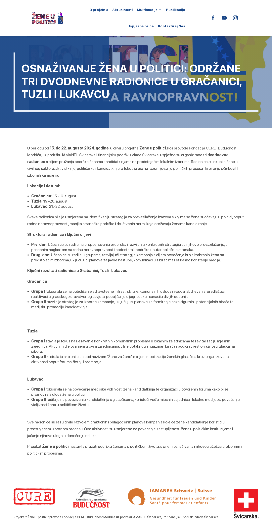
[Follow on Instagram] (235, 18)
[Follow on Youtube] (224, 18)
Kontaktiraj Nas (171, 26)
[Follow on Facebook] (213, 18)
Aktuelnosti (122, 10)
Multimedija (147, 10)
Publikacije (175, 10)
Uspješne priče (140, 26)
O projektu (98, 10)
